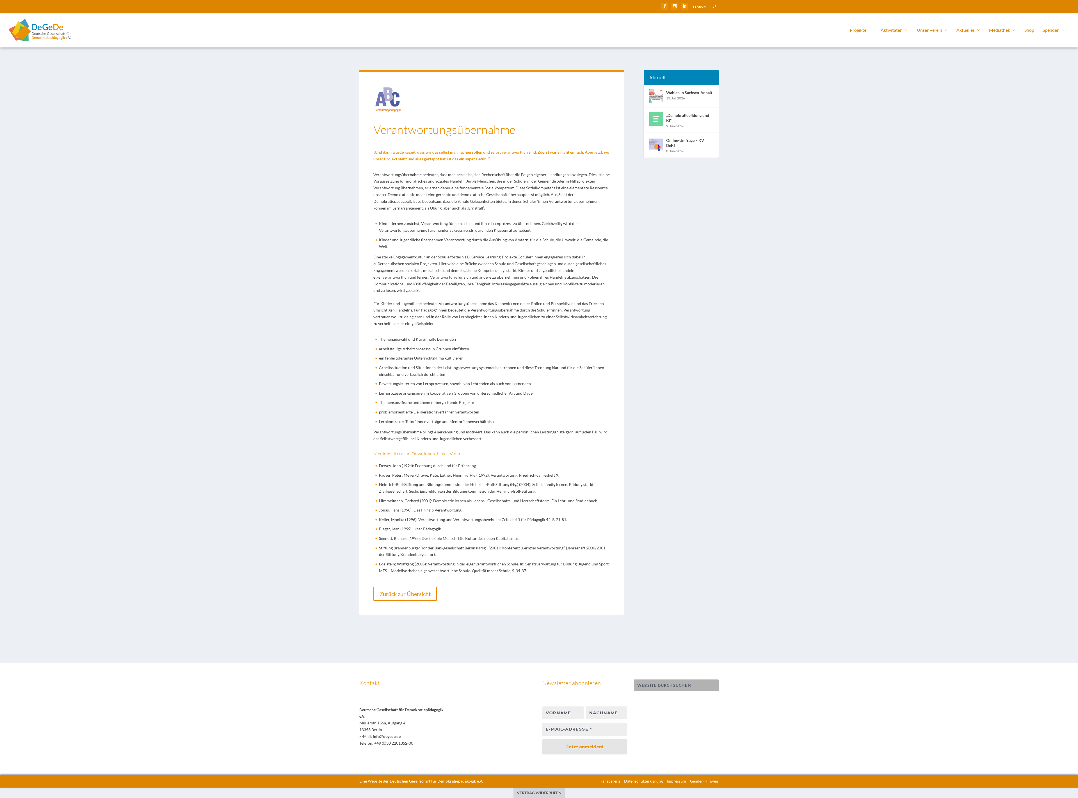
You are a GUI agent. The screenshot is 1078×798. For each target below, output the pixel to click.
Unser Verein (929, 30)
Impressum (676, 781)
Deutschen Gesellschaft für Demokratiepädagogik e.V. (436, 781)
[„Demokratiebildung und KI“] (656, 119)
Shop (1029, 30)
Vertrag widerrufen (539, 792)
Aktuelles (965, 30)
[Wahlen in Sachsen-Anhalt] (656, 96)
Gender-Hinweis (704, 781)
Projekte (858, 30)
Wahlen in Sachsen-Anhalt (689, 92)
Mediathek (999, 30)
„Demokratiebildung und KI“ (687, 118)
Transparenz (609, 781)
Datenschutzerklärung (643, 781)
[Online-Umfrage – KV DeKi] (656, 144)
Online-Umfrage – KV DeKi (685, 143)
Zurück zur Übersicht (405, 593)
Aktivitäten (892, 30)
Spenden (1051, 30)
